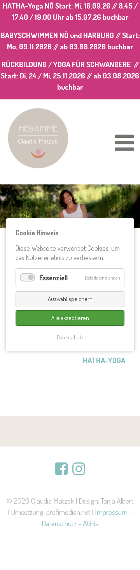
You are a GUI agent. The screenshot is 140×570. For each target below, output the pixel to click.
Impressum (111, 512)
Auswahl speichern (70, 298)
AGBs (90, 523)
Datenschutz (59, 523)
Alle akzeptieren (70, 317)
